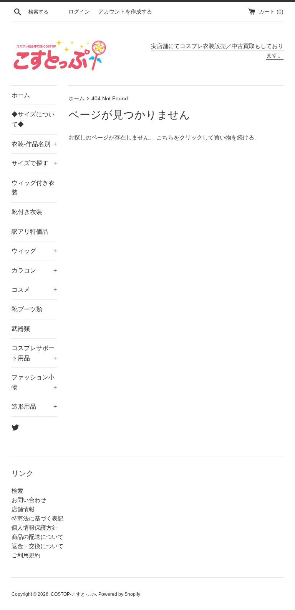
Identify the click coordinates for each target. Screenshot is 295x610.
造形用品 (34, 406)
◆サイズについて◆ (33, 119)
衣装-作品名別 (34, 144)
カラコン (34, 270)
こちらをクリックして (185, 137)
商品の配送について (37, 537)
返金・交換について (37, 546)
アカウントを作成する (125, 12)
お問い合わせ (29, 500)
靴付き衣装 (27, 212)
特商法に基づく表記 (37, 518)
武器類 (21, 329)
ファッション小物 (34, 382)
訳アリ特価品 (30, 231)
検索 (17, 490)
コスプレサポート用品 (34, 353)
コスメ (34, 289)
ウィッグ (34, 251)
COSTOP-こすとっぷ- (73, 594)
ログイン (79, 12)
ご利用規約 (26, 555)
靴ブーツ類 (27, 309)
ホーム (21, 95)
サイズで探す (34, 163)
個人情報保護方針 (35, 527)
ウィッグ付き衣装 (33, 188)
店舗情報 (23, 509)
